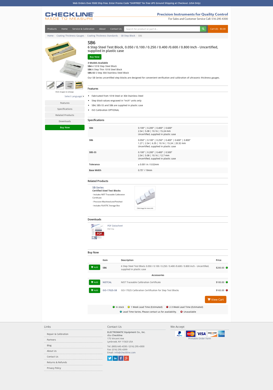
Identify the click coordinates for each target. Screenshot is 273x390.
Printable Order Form (199, 338)
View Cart (217, 299)
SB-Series (98, 187)
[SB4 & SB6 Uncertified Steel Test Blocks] (65, 60)
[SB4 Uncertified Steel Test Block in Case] (70, 85)
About (102, 28)
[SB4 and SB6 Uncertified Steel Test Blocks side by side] (51, 85)
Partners (51, 339)
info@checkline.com (125, 352)
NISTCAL (107, 282)
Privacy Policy (54, 367)
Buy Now (65, 127)
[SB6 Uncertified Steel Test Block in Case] (79, 85)
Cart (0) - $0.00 (218, 28)
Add (95, 267)
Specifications (64, 108)
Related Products (64, 115)
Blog (49, 345)
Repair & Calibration (57, 334)
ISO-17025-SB (110, 290)
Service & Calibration (83, 28)
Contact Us (116, 28)
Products (52, 28)
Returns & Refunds (57, 362)
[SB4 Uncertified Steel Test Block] (60, 85)
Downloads (65, 121)
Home (64, 28)
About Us (52, 350)
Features (65, 102)
